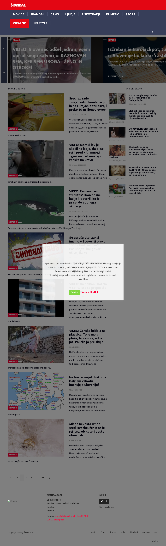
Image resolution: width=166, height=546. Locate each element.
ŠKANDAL (37, 14)
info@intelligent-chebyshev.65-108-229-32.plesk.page (68, 518)
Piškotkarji (90, 14)
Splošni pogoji (54, 500)
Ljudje (70, 14)
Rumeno (112, 14)
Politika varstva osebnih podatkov (63, 503)
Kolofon (50, 507)
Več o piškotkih (90, 292)
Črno (55, 14)
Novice (18, 14)
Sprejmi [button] (74, 292)
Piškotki (50, 511)
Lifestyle (39, 23)
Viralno (19, 23)
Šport (130, 14)
